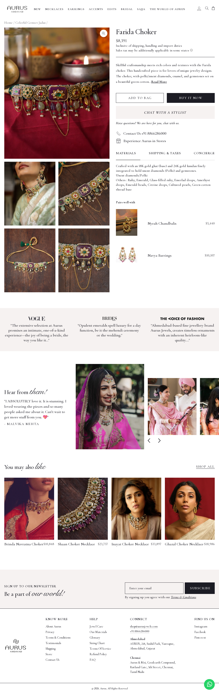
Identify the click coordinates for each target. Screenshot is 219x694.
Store (49, 654)
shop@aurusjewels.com (144, 626)
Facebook (200, 632)
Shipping (51, 648)
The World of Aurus (167, 9)
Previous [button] (150, 440)
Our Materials (98, 632)
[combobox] (207, 9)
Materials (126, 153)
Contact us (52, 660)
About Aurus (53, 626)
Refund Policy (98, 654)
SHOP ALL (205, 467)
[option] (74, 406)
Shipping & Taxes (165, 153)
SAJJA (141, 9)
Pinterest (200, 637)
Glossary (95, 637)
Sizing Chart (97, 643)
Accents (96, 9)
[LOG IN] (199, 9)
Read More (159, 82)
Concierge (204, 153)
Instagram (200, 626)
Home (8, 23)
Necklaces (54, 9)
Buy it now (191, 98)
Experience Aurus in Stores (144, 140)
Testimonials (53, 643)
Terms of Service (100, 648)
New (37, 9)
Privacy (50, 632)
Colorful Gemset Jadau (30, 23)
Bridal (127, 9)
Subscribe (200, 588)
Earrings (76, 9)
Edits (112, 9)
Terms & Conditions (183, 597)
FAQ (93, 660)
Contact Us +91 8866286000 (144, 133)
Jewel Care (96, 626)
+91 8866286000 (139, 631)
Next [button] (158, 440)
